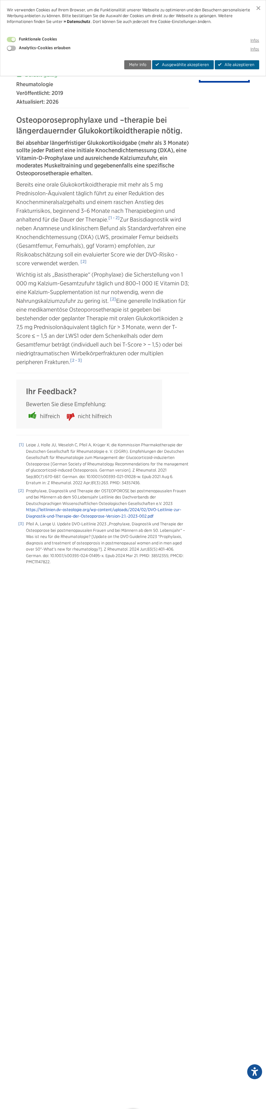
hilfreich (50, 416)
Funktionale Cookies (38, 39)
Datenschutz (78, 21)
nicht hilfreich (95, 416)
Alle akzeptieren (239, 64)
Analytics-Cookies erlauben (44, 48)
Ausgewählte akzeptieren (185, 64)
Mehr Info (137, 64)
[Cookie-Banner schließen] (258, 7)
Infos (254, 40)
